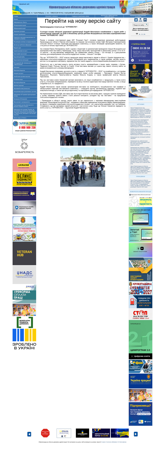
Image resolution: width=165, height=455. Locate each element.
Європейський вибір (19, 57)
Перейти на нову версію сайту (83, 21)
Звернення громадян (19, 31)
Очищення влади (18, 79)
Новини (16, 19)
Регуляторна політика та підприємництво (25, 41)
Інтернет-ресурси (18, 73)
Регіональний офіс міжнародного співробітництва (23, 63)
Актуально (16, 67)
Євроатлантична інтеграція (21, 60)
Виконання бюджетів (19, 70)
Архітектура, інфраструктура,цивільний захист (109, 16)
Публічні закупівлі (19, 85)
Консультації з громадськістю (22, 102)
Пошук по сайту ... (139, 25)
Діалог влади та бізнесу (20, 117)
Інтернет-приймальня (19, 34)
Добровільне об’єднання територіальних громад (25, 95)
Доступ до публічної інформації (22, 44)
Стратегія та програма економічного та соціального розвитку (24, 38)
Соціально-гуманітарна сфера (80, 16)
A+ (144, 34)
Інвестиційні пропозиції (20, 53)
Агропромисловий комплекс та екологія (138, 16)
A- (140, 34)
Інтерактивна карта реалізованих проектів (25, 91)
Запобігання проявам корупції (22, 76)
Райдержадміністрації (19, 28)
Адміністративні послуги (20, 50)
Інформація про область (20, 22)
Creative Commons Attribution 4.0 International (113, 442)
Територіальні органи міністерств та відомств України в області (23, 105)
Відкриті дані (17, 47)
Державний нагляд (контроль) (22, 88)
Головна (16, 16)
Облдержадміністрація (20, 25)
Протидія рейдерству (19, 82)
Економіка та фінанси (51, 16)
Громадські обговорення (20, 99)
